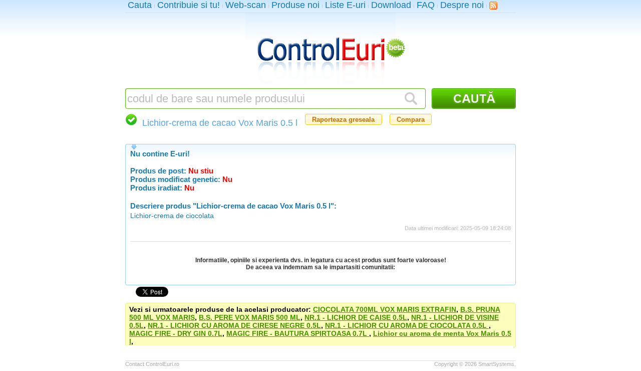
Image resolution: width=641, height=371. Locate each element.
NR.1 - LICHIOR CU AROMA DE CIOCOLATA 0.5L (407, 325)
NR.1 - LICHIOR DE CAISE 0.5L (355, 317)
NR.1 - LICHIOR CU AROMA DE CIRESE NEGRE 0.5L (234, 325)
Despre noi (462, 5)
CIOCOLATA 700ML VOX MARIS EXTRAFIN (384, 309)
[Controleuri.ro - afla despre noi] (493, 5)
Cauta (140, 5)
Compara (411, 119)
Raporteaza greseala (343, 119)
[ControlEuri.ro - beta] (320, 50)
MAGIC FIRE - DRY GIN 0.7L (175, 333)
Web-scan (245, 5)
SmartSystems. (497, 364)
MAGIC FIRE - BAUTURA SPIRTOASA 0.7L (297, 333)
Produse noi (295, 5)
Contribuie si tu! (188, 5)
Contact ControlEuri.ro (152, 364)
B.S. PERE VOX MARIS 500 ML (249, 317)
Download (391, 5)
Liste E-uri (345, 5)
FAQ (426, 5)
